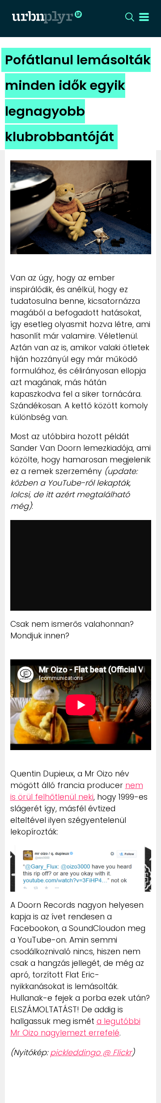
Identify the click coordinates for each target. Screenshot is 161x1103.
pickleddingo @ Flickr (90, 1052)
